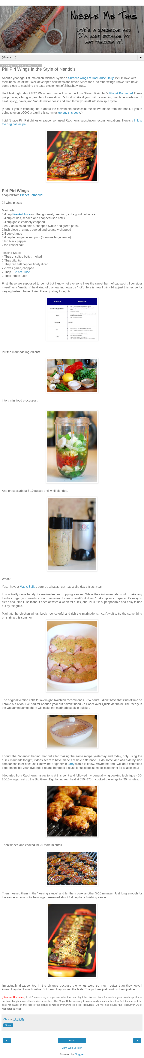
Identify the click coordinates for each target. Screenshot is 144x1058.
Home (72, 1040)
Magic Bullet (28, 586)
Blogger (79, 1054)
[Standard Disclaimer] (13, 997)
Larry (71, 763)
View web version (72, 1047)
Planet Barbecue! (121, 93)
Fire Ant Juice (21, 214)
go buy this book (69, 112)
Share (8, 1025)
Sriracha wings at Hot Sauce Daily (90, 78)
